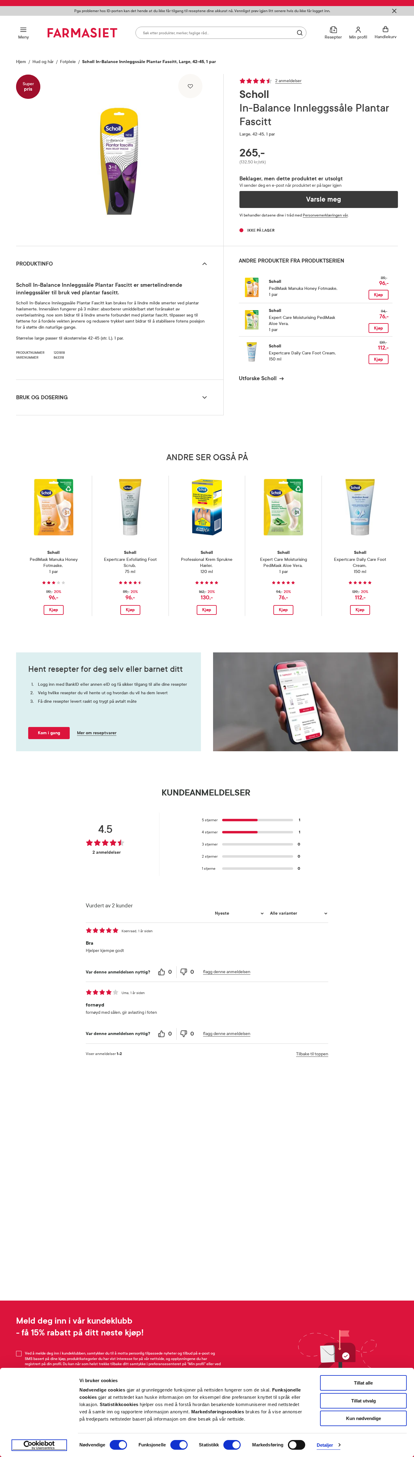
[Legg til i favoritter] (190, 86)
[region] (119, 158)
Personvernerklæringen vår (325, 215)
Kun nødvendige (363, 1418)
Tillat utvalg (363, 1400)
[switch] (179, 1445)
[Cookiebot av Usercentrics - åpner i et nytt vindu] (39, 1445)
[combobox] (220, 33)
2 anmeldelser (288, 80)
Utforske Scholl (258, 378)
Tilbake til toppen (312, 1054)
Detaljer (325, 1445)
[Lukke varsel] (394, 11)
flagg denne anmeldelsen (226, 971)
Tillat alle (363, 1382)
